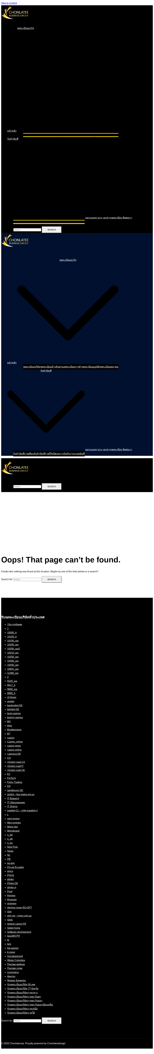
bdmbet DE (13, 709)
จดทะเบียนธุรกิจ (25, 28)
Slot (9, 911)
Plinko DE (12, 883)
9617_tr (11, 685)
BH (9, 721)
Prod (9, 891)
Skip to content (9, 3)
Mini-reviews (14, 822)
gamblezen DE (15, 790)
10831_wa (12, 669)
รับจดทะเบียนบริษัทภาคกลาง (22, 992)
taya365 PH (13, 936)
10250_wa (12, 657)
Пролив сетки (14, 968)
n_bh (10, 835)
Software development (19, 932)
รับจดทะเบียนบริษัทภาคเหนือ (22, 1008)
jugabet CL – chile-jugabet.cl (22, 810)
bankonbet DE (15, 705)
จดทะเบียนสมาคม (108, 135)
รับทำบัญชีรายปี (42, 222)
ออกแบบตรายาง (93, 217)
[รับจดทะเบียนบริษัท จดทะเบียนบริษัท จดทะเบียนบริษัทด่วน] (15, 21)
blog (9, 725)
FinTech (11, 778)
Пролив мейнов (16, 964)
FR (9, 786)
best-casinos (14, 713)
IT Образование (16, 802)
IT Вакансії (13, 798)
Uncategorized (15, 956)
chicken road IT (15, 766)
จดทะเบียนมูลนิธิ (90, 135)
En (8, 774)
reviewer (11, 903)
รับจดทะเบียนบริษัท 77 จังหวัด (22, 988)
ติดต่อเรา (127, 217)
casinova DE (14, 754)
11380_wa (12, 673)
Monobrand (13, 831)
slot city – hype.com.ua (19, 915)
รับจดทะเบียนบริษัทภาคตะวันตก (24, 996)
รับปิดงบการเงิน (59, 222)
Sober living (13, 928)
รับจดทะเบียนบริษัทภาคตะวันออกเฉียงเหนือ (30, 1004)
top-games (12, 948)
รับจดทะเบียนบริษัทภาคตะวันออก (24, 1000)
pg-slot (10, 863)
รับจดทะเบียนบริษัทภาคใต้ (21, 1013)
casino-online (14, 750)
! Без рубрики (14, 624)
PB (9, 859)
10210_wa (12, 652)
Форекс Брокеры (16, 980)
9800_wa (12, 689)
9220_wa (12, 681)
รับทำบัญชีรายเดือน (23, 222)
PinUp (10, 875)
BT (8, 733)
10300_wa (12, 661)
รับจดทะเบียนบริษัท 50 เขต (21, 984)
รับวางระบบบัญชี (76, 222)
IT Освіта (12, 806)
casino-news (14, 746)
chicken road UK (16, 770)
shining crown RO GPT (19, 907)
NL (8, 855)
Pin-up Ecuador (15, 867)
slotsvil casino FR (16, 924)
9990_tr (11, 693)
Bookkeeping (14, 729)
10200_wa (12, 644)
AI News (11, 697)
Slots (10, 920)
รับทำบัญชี (12, 139)
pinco (10, 871)
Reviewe (12, 899)
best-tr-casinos (15, 717)
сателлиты (13, 972)
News (10, 851)
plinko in (11, 887)
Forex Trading (14, 782)
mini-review (13, 818)
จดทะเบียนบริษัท (31, 135)
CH (9, 758)
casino (10, 738)
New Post (12, 847)
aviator (10, 701)
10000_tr (12, 632)
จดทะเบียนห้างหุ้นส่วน (52, 135)
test (9, 944)
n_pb (10, 839)
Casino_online (15, 741)
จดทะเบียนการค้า (73, 135)
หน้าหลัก (12, 131)
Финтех (11, 976)
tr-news (11, 952)
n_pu (10, 843)
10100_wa (12, 640)
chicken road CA (16, 762)
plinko (10, 879)
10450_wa (12, 665)
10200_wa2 (13, 648)
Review (11, 895)
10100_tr (12, 636)
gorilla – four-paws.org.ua (20, 794)
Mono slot (12, 826)
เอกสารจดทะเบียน (112, 217)
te (8, 940)
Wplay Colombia (16, 960)
